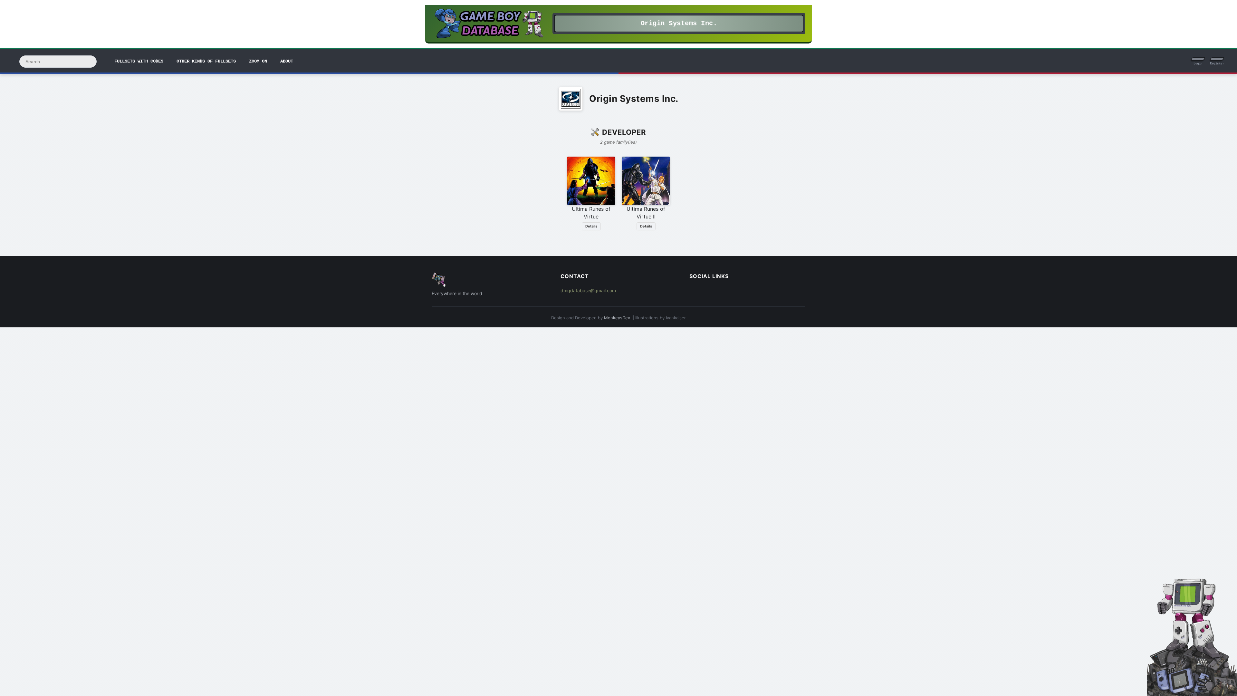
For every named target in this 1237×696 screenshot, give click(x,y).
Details (591, 226)
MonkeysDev (617, 317)
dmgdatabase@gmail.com (588, 290)
